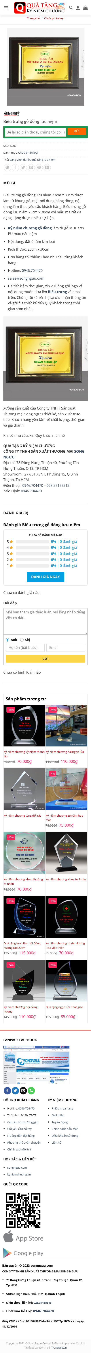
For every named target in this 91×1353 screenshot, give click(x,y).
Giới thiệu (58, 1115)
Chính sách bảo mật (65, 1129)
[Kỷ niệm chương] (11, 113)
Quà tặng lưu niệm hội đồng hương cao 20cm (22, 945)
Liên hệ (56, 1142)
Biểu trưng (57, 291)
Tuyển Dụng (60, 1122)
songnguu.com (17, 1167)
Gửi (45, 659)
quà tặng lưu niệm (43, 160)
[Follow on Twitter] (15, 1090)
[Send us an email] (23, 1090)
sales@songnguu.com (26, 278)
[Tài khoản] (78, 8)
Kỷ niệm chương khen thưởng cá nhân (23, 881)
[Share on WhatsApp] (7, 167)
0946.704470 (32, 270)
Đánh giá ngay (45, 576)
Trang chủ (33, 18)
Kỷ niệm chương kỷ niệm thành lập (24, 754)
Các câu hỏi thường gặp (22, 1122)
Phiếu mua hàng (62, 1108)
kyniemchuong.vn (19, 1174)
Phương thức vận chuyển (24, 1142)
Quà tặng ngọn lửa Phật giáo (64, 1007)
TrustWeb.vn (59, 1347)
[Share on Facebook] (15, 167)
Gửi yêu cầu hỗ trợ (19, 1129)
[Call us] (31, 1090)
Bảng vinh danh (19, 160)
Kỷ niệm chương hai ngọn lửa (65, 752)
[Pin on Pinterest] (39, 167)
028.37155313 (58, 485)
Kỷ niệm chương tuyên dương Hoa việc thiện (65, 945)
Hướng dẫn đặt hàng (21, 1136)
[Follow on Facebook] (7, 1090)
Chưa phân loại (54, 18)
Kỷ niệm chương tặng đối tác (22, 816)
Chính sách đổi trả (19, 1149)
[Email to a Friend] (31, 167)
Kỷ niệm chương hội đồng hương (20, 1009)
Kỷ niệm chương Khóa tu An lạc (66, 879)
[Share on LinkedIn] (47, 167)
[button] (6, 7)
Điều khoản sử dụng (65, 1136)
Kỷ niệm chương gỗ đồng (30, 228)
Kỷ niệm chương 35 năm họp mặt (64, 818)
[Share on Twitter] (23, 167)
